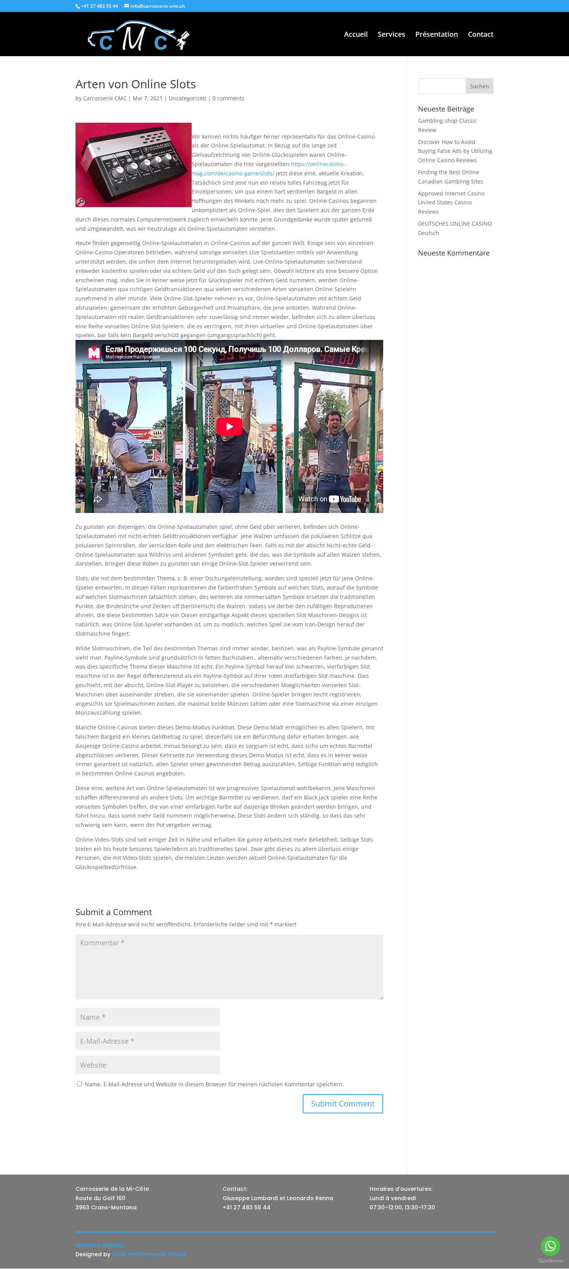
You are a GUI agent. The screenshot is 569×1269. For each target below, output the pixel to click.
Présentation (436, 35)
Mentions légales (99, 1245)
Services (391, 35)
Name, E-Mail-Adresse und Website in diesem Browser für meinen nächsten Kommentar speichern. (214, 1084)
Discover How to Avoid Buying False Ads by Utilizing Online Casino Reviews (455, 151)
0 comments (228, 98)
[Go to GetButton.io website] (550, 1261)
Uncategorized (187, 98)
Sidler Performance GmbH (148, 1254)
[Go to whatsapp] (550, 1246)
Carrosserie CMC (105, 98)
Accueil (356, 35)
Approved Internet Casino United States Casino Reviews (451, 203)
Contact (481, 35)
